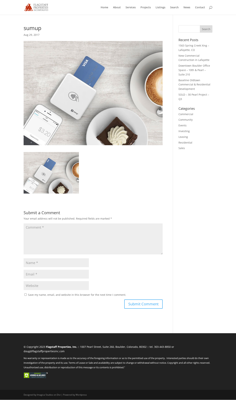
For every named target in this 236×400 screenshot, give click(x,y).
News (186, 7)
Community (185, 119)
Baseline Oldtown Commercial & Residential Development (194, 84)
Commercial (185, 114)
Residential (185, 142)
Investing (184, 131)
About (117, 7)
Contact (200, 7)
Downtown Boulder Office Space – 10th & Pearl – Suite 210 (194, 70)
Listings (160, 7)
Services (131, 7)
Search (174, 7)
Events (182, 125)
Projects (145, 7)
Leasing (183, 137)
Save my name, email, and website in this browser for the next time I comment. (77, 294)
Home (104, 7)
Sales (181, 148)
